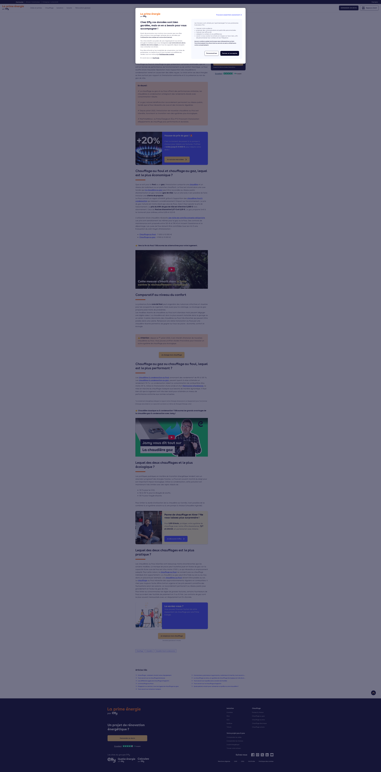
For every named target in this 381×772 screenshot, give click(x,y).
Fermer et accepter (229, 53)
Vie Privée (155, 58)
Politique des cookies (166, 54)
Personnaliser (211, 53)
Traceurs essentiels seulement (228, 15)
